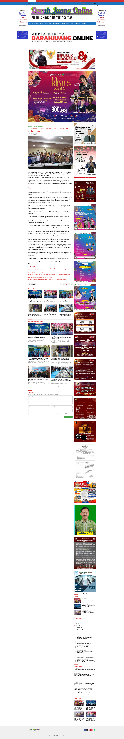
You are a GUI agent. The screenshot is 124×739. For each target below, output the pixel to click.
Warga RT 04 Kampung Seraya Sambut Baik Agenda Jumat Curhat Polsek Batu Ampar (47, 272)
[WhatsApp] (95, 730)
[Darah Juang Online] (62, 13)
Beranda (31, 23)
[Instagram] (92, 730)
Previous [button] (76, 581)
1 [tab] (83, 593)
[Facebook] (85, 730)
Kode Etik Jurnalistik (61, 734)
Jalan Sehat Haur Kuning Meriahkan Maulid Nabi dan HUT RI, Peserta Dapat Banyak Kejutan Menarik (88, 600)
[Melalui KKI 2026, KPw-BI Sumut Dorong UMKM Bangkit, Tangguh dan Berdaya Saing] (35, 294)
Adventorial (77, 23)
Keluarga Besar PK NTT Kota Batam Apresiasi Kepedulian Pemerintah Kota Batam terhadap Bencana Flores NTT (91, 1)
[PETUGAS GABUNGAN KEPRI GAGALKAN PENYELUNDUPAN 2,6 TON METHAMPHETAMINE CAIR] (66, 308)
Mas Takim (78, 625)
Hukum (46, 23)
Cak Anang (78, 623)
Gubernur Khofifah (80, 621)
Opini (72, 23)
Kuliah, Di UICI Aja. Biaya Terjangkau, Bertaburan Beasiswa (85, 638)
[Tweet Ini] (64, 284)
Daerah (41, 23)
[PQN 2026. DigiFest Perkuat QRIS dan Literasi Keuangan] (50, 308)
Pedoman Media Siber (51, 734)
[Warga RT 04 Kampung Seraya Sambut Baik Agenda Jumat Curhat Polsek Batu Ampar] (66, 294)
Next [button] (94, 581)
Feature (67, 23)
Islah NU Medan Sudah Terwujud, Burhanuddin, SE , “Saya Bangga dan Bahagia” (85, 647)
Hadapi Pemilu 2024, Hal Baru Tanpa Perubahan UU (85, 652)
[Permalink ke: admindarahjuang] (29, 134)
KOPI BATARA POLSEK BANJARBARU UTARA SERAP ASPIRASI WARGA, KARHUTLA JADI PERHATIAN (40, 1)
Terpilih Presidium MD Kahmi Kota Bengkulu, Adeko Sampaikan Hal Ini (84, 642)
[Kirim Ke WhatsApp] (72, 284)
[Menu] (29, 3)
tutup (26, 5)
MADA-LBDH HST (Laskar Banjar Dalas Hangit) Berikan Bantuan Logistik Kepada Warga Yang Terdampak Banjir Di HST (86, 661)
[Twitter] (87, 730)
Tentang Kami (70, 734)
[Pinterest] (90, 730)
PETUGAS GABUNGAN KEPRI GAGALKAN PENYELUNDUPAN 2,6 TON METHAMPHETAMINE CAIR (47, 279)
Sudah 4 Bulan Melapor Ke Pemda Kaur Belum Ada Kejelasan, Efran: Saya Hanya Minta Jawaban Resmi (49, 275)
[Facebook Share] (61, 284)
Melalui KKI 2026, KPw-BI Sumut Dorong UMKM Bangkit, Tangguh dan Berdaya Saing (46, 268)
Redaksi (76, 734)
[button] (92, 3)
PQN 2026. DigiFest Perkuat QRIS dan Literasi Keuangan (40, 277)
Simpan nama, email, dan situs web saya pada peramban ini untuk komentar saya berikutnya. (49, 413)
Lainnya (83, 23)
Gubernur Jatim (79, 627)
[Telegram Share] (69, 284)
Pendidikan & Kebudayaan (59, 23)
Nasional (36, 23)
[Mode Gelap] (95, 3)
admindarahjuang (34, 133)
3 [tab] (86, 593)
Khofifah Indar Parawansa (81, 629)
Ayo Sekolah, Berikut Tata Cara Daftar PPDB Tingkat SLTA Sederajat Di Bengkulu (86, 656)
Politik (50, 23)
